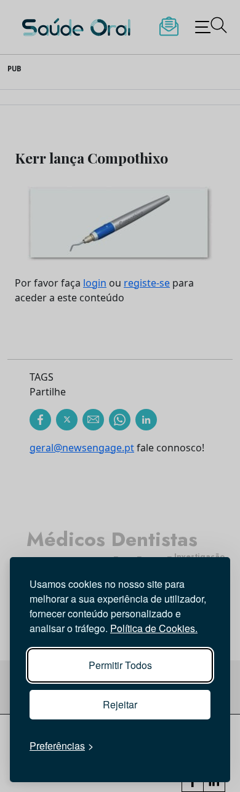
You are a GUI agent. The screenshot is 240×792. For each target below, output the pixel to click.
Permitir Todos (120, 665)
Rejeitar (120, 704)
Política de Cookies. (154, 628)
